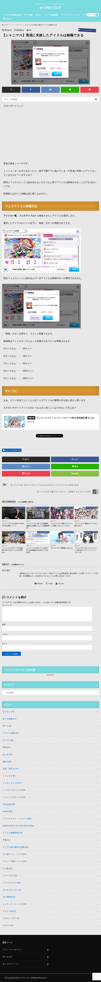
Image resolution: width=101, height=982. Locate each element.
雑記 (7, 761)
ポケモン (39, 15)
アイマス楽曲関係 (51, 15)
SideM (7, 811)
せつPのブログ (50, 8)
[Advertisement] (50, 137)
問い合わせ (8, 19)
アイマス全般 (10, 733)
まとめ (7, 754)
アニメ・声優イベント (14, 861)
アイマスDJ (10, 875)
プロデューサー (11, 918)
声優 (6, 840)
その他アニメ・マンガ (14, 854)
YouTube (61, 584)
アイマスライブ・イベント (70, 15)
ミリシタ (9, 776)
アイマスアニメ (11, 882)
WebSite (40, 584)
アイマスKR (9, 911)
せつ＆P (6, 570)
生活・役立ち (10, 768)
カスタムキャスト (12, 890)
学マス (7, 726)
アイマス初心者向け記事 (12, 15)
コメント (7, 605)
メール (5, 634)
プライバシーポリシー (12, 949)
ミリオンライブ (12, 783)
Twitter (50, 584)
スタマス (8, 925)
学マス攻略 (28, 15)
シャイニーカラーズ (12, 450)
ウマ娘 (7, 868)
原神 (6, 747)
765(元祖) (9, 804)
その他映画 (9, 897)
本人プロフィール (10, 964)
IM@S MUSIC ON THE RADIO (18, 825)
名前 (4, 624)
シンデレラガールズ (14, 790)
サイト (5, 643)
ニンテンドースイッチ (14, 904)
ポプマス (8, 740)
